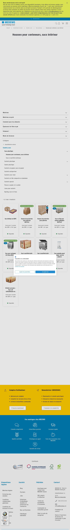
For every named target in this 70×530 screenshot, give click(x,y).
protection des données (19, 266)
